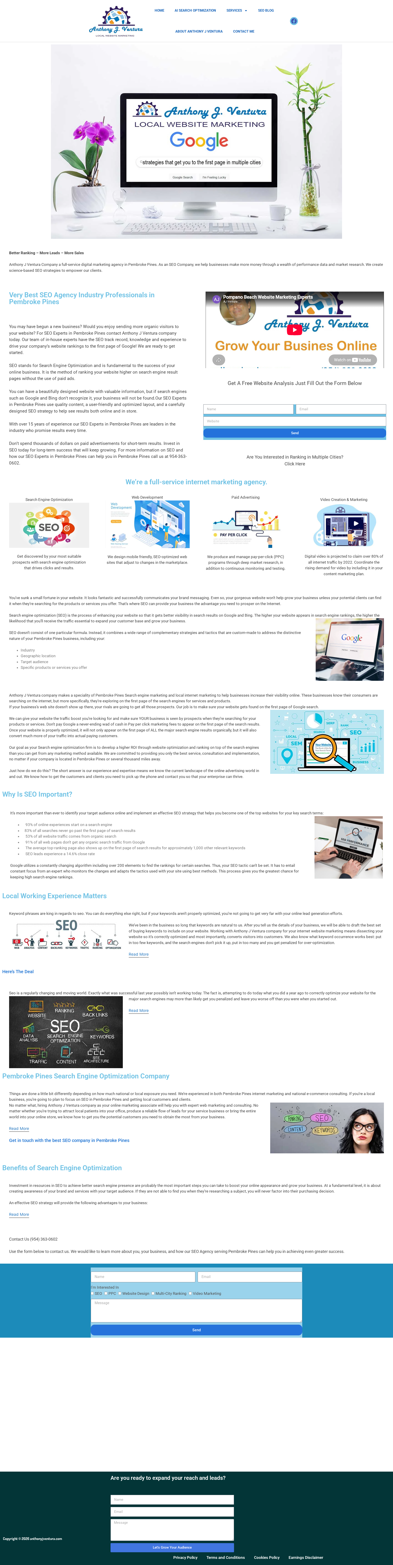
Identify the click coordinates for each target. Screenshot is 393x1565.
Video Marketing (207, 1293)
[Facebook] (294, 21)
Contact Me (243, 31)
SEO (98, 1293)
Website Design (135, 1293)
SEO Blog (266, 10)
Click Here (295, 464)
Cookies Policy (267, 1557)
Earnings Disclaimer (306, 1557)
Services (234, 10)
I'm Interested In (105, 1287)
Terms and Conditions (226, 1557)
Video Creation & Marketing (344, 499)
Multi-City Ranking (171, 1293)
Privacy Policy (185, 1557)
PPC (112, 1293)
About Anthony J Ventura (199, 31)
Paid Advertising (246, 497)
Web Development (147, 497)
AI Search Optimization (195, 10)
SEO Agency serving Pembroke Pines (224, 1251)
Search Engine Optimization (49, 499)
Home (159, 10)
